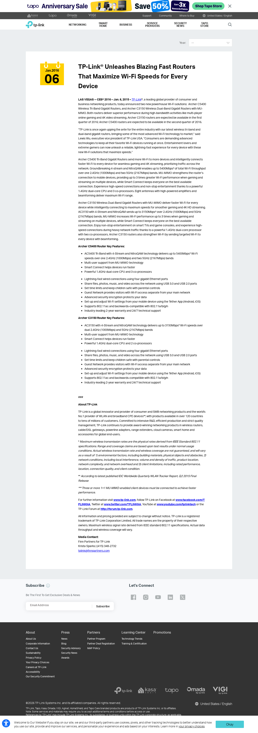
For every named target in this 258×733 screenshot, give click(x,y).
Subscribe (103, 606)
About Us (31, 638)
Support (147, 15)
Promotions (162, 632)
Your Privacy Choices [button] (37, 662)
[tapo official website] (53, 16)
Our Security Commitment (40, 676)
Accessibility (33, 671)
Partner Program (96, 638)
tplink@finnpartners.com (94, 550)
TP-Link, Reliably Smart (35, 23)
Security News (69, 652)
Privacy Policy (33, 657)
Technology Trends (132, 638)
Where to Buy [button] (186, 15)
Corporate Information (38, 643)
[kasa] (147, 690)
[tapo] (172, 690)
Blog (63, 643)
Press (65, 632)
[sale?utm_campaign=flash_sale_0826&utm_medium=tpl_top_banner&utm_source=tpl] (129, 6)
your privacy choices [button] (192, 726)
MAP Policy (93, 648)
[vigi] (220, 690)
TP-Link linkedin (170, 597)
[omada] (196, 690)
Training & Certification (134, 643)
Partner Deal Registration (101, 643)
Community (165, 15)
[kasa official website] (33, 16)
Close (229, 6)
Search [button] (230, 24)
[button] (48, 585)
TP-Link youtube (158, 597)
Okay (229, 724)
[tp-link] (123, 690)
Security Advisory (71, 648)
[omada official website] (72, 16)
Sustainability (33, 652)
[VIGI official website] (92, 16)
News (64, 638)
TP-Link (136, 99)
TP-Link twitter (182, 597)
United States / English (219, 15)
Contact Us (32, 648)
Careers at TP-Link (36, 667)
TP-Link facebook (133, 597)
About (30, 632)
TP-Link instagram (145, 597)
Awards (65, 657)
